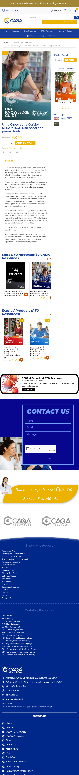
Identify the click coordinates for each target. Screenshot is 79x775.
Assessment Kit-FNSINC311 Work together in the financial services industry (38, 351)
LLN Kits (5, 590)
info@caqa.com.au (14, 698)
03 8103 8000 (13, 690)
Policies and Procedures (11, 562)
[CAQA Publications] (13, 20)
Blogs (8, 740)
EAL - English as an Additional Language (17, 644)
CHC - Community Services (12, 630)
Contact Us (11, 744)
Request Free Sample (66, 22)
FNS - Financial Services (11, 624)
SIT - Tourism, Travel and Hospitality (16, 641)
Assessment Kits (8, 551)
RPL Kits (5, 593)
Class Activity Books (10, 573)
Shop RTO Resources (16, 731)
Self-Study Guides (9, 576)
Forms (4, 595)
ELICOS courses (8, 584)
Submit (48, 459)
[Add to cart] (26, 295)
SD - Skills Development (11, 627)
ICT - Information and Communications (17, 638)
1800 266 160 (47, 498)
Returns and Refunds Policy (19, 770)
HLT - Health (7, 616)
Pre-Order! (6, 598)
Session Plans (7, 579)
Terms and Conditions (16, 761)
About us (10, 727)
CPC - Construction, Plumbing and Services (18, 652)
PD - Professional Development (14, 635)
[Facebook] (3, 152)
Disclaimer (11, 757)
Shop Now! (65, 103)
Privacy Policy (12, 766)
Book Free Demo (49, 22)
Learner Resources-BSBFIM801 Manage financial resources (39, 293)
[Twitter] (10, 152)
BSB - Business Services (11, 621)
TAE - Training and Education (13, 632)
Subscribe (39, 716)
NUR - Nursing (7, 619)
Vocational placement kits (12, 556)
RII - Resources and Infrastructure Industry (18, 655)
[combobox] (47, 18)
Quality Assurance (15, 736)
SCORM (5, 568)
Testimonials (12, 748)
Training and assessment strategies (15, 559)
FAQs (8, 753)
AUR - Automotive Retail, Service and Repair (19, 649)
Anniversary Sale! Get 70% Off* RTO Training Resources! (39, 3)
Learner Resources (9, 565)
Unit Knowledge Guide (15, 148)
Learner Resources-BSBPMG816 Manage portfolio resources (13, 293)
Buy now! (28, 390)
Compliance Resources (10, 587)
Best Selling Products (22, 43)
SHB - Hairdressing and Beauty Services (17, 646)
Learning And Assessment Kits (13, 554)
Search (70, 59)
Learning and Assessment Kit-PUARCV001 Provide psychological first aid (12, 352)
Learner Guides (8, 570)
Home (7, 43)
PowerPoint (6, 581)
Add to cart (25, 142)
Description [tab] (10, 161)
